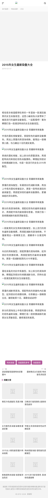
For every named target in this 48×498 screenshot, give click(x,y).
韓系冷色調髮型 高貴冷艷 (12, 401)
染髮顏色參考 (23, 362)
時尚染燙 (14, 9)
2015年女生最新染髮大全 (17, 64)
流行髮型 (5, 9)
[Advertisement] (24, 35)
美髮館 (24, 3)
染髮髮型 (37, 362)
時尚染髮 (10, 362)
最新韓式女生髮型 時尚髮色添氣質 (36, 373)
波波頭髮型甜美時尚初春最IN (12, 373)
